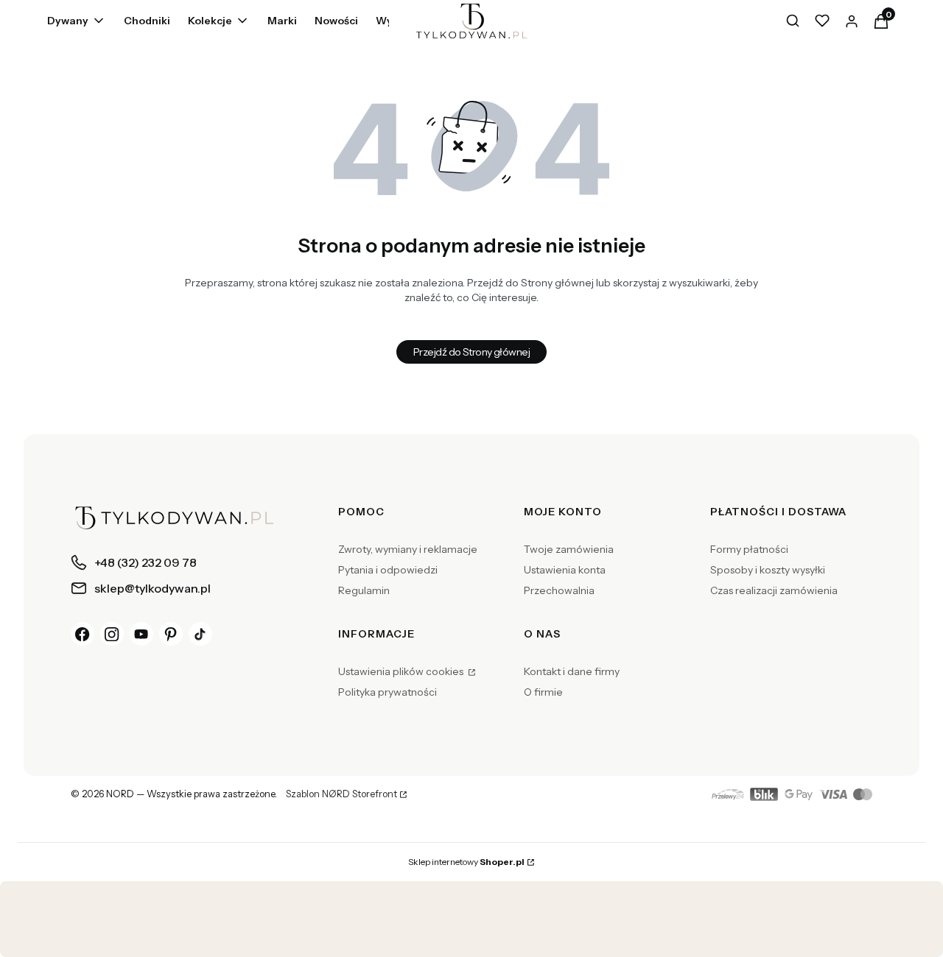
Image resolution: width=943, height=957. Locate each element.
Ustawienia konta (565, 569)
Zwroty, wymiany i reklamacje (407, 549)
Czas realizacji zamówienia (774, 590)
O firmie (543, 692)
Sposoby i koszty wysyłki (767, 569)
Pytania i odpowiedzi (388, 569)
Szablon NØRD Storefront (341, 794)
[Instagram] (112, 634)
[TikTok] (200, 634)
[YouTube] (141, 634)
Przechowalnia (559, 590)
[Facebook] (82, 634)
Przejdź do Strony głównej (471, 352)
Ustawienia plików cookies (402, 671)
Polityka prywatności (387, 692)
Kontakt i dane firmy (572, 671)
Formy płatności (749, 549)
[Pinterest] (171, 634)
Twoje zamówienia (569, 549)
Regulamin (364, 590)
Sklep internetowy (466, 861)
